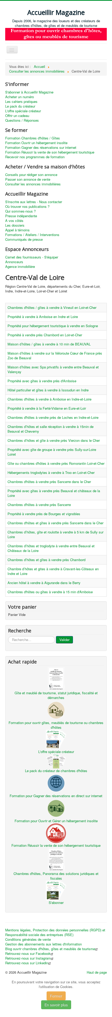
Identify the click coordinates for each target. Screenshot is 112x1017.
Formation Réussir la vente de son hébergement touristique (49, 152)
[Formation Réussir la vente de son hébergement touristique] (56, 832)
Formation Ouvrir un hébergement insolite (36, 142)
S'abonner (56, 902)
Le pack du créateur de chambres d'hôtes (56, 770)
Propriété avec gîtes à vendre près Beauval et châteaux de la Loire (54, 493)
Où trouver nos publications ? (27, 206)
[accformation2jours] (56, 33)
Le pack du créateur (20, 106)
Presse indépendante (21, 216)
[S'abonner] (56, 889)
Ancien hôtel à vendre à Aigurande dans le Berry (44, 582)
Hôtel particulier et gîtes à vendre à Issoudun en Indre (48, 389)
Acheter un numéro (19, 97)
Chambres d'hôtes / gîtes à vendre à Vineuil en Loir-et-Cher (52, 307)
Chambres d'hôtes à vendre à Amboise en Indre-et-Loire (49, 399)
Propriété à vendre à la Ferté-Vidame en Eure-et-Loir (47, 408)
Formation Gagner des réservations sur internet (40, 147)
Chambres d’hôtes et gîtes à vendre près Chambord (46, 559)
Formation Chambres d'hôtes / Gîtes (32, 138)
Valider (64, 639)
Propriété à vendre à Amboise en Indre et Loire (43, 316)
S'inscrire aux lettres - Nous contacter (33, 201)
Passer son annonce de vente (27, 179)
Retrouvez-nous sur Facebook (28, 953)
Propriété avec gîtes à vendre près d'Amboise (42, 380)
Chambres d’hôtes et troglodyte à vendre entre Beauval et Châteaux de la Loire (51, 548)
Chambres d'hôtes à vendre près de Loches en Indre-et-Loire (53, 417)
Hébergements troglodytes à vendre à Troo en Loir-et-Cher (51, 472)
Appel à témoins (17, 230)
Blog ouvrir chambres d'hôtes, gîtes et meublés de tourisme (50, 949)
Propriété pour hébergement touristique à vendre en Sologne (53, 325)
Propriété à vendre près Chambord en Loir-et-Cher (45, 334)
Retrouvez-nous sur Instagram (28, 958)
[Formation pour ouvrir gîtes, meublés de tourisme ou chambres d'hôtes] (56, 709)
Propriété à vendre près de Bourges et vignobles (44, 513)
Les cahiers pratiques (21, 101)
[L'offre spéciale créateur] (56, 739)
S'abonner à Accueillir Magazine (29, 92)
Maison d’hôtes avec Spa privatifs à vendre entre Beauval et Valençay (53, 369)
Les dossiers (14, 225)
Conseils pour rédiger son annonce (31, 174)
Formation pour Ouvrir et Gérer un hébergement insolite (56, 820)
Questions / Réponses (22, 120)
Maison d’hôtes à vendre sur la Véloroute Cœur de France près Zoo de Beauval (55, 355)
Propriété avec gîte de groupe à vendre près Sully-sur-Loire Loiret (52, 452)
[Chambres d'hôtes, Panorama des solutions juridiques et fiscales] (56, 859)
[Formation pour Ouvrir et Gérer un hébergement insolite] (56, 808)
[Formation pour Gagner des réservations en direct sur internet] (56, 782)
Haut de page (97, 972)
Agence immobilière (20, 266)
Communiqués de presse (24, 239)
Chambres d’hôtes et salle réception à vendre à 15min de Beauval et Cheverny (51, 429)
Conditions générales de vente (28, 939)
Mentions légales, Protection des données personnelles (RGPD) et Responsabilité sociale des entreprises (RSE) (55, 932)
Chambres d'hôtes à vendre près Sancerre (39, 504)
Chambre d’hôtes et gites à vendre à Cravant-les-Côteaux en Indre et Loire (53, 571)
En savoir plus (56, 1004)
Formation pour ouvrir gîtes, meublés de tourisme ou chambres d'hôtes (56, 725)
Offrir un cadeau (17, 115)
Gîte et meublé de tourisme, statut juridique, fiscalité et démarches (56, 695)
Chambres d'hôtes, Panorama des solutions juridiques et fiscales (56, 876)
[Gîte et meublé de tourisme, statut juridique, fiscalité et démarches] (56, 678)
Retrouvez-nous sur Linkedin (26, 963)
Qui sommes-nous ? (20, 211)
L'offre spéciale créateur (23, 111)
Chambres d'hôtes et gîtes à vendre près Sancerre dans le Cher (55, 522)
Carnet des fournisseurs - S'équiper (31, 257)
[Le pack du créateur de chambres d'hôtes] (56, 760)
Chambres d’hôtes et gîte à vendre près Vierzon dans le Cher (54, 440)
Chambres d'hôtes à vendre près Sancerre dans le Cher (49, 481)
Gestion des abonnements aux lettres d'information (43, 944)
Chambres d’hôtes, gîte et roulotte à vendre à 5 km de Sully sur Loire (55, 534)
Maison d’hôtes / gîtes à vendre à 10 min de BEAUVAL (49, 344)
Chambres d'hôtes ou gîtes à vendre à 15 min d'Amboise (50, 591)
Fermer (56, 995)
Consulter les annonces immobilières (33, 184)
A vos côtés (14, 220)
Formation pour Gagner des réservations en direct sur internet (56, 795)
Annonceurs (14, 262)
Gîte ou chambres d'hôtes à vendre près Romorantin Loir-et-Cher (56, 463)
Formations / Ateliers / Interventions (32, 234)
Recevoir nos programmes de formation (35, 157)
